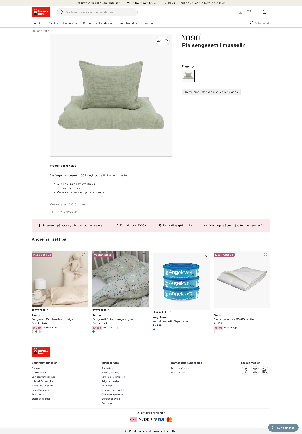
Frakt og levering (110, 372)
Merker (53, 23)
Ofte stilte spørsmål (112, 394)
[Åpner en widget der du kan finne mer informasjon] (283, 428)
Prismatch (106, 385)
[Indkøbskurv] (265, 12)
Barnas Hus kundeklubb (99, 23)
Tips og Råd (71, 23)
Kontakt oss (107, 368)
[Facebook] (245, 370)
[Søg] (61, 12)
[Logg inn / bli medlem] (240, 12)
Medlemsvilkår (179, 372)
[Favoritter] (249, 12)
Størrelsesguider (41, 398)
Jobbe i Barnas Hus (42, 381)
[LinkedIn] (265, 370)
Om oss (36, 368)
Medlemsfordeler (181, 368)
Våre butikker (128, 23)
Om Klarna (107, 403)
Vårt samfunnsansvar (43, 376)
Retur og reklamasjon (113, 376)
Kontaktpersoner (41, 390)
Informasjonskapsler (112, 390)
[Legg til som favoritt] (83, 255)
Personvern (38, 394)
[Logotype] (41, 12)
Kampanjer (149, 23)
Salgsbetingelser (110, 381)
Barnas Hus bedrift (42, 385)
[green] (188, 76)
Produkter (38, 23)
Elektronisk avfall (110, 398)
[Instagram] (255, 370)
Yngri (46, 30)
